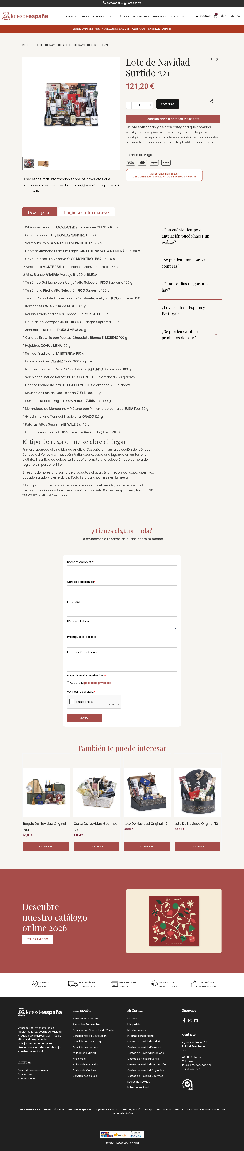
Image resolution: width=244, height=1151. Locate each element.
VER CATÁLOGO (37, 939)
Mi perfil (132, 1018)
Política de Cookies (84, 1070)
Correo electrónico (81, 582)
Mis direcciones (136, 1030)
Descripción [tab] (40, 212)
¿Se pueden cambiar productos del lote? (180, 334)
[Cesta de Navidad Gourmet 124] (97, 792)
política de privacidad (97, 683)
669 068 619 (134, 3)
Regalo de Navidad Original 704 (44, 827)
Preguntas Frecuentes (86, 1024)
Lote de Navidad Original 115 (145, 824)
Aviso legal (79, 1059)
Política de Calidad (84, 1053)
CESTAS (69, 16)
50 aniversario (26, 1078)
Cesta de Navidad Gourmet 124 (95, 827)
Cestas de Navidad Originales (145, 1070)
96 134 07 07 (114, 3)
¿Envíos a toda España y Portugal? (183, 310)
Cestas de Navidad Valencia (144, 1047)
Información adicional (83, 652)
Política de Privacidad (86, 1064)
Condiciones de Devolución (90, 1036)
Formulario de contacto (87, 1018)
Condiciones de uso (85, 1076)
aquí (81, 185)
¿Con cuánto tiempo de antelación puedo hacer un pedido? (185, 236)
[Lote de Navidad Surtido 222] (217, 59)
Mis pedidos (134, 1024)
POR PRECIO (101, 16)
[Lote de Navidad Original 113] (198, 792)
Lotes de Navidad (138, 1087)
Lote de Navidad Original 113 (196, 824)
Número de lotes (78, 621)
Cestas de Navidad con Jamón (146, 1064)
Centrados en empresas (33, 1070)
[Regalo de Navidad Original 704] (46, 792)
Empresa (73, 602)
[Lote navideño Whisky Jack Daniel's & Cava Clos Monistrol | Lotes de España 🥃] (71, 152)
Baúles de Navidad (138, 1081)
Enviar (84, 718)
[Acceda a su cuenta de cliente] (224, 15)
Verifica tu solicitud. (81, 692)
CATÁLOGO (122, 16)
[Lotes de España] (25, 16)
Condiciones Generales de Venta (93, 1030)
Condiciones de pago (86, 1047)
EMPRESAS (159, 16)
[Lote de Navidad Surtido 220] (211, 59)
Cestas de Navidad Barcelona (145, 1053)
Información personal (140, 1036)
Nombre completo (80, 562)
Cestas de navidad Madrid (143, 1041)
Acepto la (90, 683)
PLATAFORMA (141, 16)
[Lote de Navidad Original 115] (147, 792)
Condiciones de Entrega (87, 1041)
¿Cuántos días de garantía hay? (185, 287)
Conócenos (25, 1074)
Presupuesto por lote (82, 637)
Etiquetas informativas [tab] (86, 212)
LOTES (83, 16)
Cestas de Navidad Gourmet (145, 1076)
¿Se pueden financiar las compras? (184, 263)
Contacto (177, 16)
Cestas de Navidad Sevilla (143, 1059)
